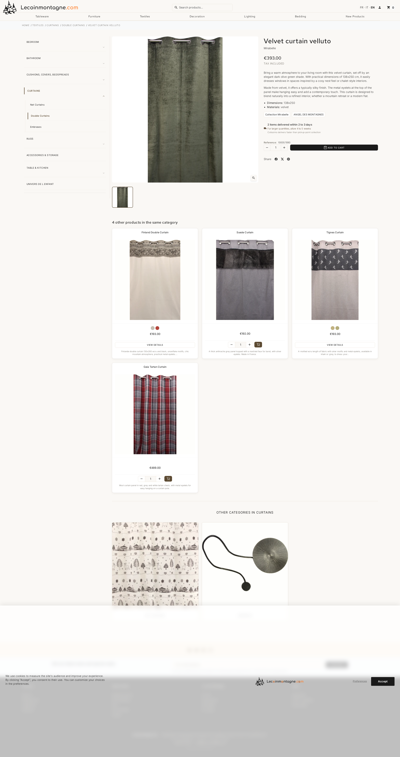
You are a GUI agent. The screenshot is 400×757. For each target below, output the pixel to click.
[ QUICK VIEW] (155, 279)
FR (361, 7)
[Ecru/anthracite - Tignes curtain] (333, 328)
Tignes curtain (335, 232)
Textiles (145, 16)
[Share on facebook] (276, 159)
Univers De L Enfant (40, 184)
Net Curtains (37, 104)
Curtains (33, 90)
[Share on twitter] (282, 159)
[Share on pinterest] (288, 159)
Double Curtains (40, 115)
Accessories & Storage (43, 155)
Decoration (197, 16)
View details (155, 345)
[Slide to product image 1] (122, 197)
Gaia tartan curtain (155, 366)
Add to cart (336, 147)
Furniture (94, 16)
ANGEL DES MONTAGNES (309, 114)
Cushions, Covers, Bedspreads (48, 74)
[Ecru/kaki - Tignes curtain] (337, 328)
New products (355, 16)
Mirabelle (270, 48)
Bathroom (34, 58)
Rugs (30, 138)
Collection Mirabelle (277, 114)
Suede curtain (245, 232)
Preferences (360, 681)
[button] (379, 8)
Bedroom (33, 42)
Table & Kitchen (37, 167)
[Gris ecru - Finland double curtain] (153, 328)
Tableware (42, 16)
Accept (383, 681)
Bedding (300, 16)
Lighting (249, 16)
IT (367, 7)
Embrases (35, 127)
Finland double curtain (155, 232)
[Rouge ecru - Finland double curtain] (157, 328)
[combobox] (202, 7)
